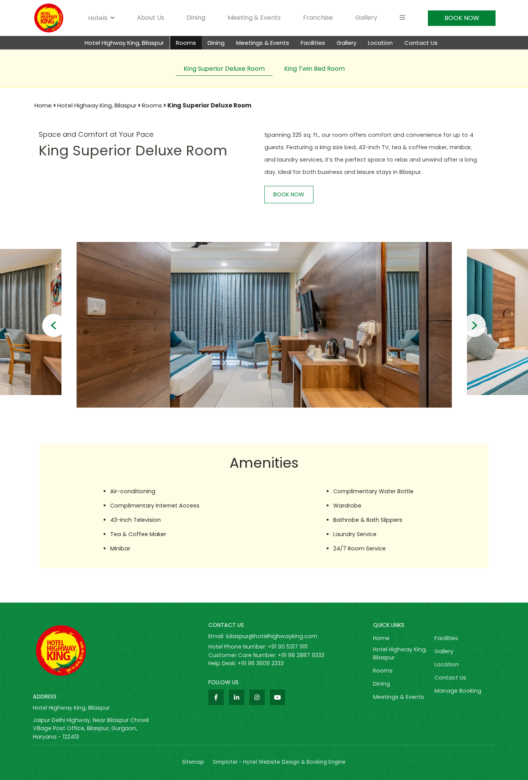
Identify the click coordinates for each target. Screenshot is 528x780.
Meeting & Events (254, 17)
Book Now (462, 18)
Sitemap (193, 762)
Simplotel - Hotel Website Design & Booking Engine (279, 762)
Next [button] (474, 325)
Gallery (366, 17)
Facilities (313, 43)
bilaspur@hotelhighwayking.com (271, 636)
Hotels (97, 18)
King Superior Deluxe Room (224, 68)
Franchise (318, 17)
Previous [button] (53, 325)
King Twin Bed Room (314, 68)
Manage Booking (457, 691)
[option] (264, 321)
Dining (196, 17)
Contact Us (421, 43)
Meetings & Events (262, 43)
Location (380, 43)
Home (43, 105)
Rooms (186, 43)
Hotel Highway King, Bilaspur (124, 43)
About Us (150, 17)
